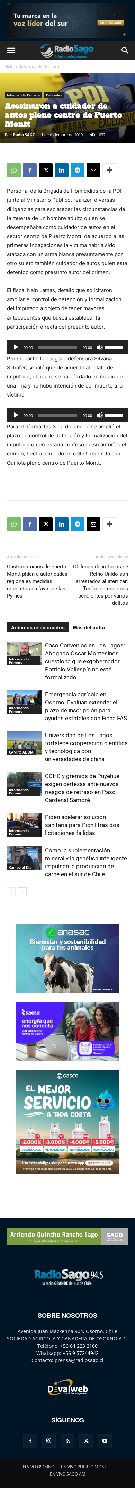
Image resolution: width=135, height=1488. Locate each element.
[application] (67, 347)
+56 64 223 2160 (79, 1345)
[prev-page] (11, 891)
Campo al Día (20, 867)
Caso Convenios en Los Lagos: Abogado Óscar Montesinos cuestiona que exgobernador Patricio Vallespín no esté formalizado (85, 661)
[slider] (115, 346)
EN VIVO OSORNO (37, 1467)
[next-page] (22, 891)
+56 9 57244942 (81, 1353)
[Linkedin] (62, 170)
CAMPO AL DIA (21, 752)
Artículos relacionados (38, 627)
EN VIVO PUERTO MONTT (85, 1467)
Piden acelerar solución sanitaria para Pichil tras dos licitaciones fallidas (82, 824)
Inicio (8, 66)
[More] (109, 170)
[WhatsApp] (14, 170)
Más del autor (89, 627)
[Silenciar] (99, 347)
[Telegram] (77, 170)
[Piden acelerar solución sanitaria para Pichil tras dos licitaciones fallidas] (24, 825)
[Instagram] (49, 1441)
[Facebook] (30, 170)
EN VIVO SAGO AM (68, 1474)
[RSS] (67, 1441)
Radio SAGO (24, 134)
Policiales (54, 95)
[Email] (93, 170)
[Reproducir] (15, 347)
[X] (46, 170)
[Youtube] (105, 1441)
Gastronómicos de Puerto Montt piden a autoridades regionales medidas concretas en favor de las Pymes (37, 581)
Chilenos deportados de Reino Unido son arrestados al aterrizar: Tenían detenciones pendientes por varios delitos (100, 585)
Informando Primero (39, 66)
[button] (11, 50)
